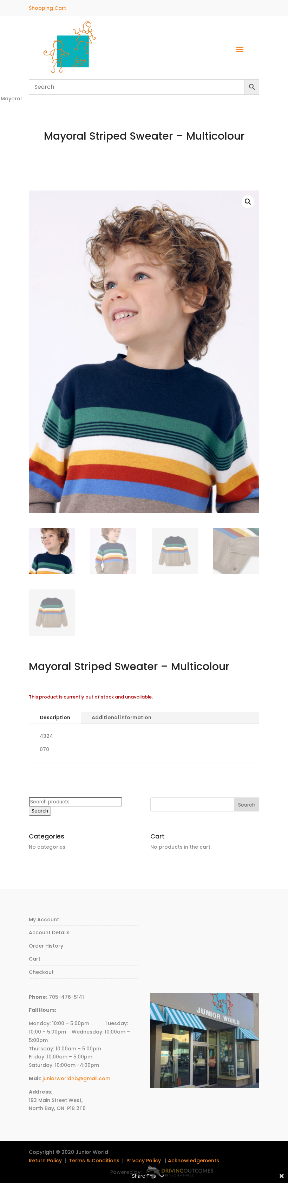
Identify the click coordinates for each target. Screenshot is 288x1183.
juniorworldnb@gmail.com (76, 1078)
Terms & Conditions (94, 1160)
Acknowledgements (193, 1160)
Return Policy (45, 1160)
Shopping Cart (47, 8)
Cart (34, 958)
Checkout (41, 972)
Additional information (121, 717)
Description (55, 717)
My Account (44, 919)
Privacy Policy (143, 1160)
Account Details (49, 932)
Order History (46, 945)
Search (40, 811)
